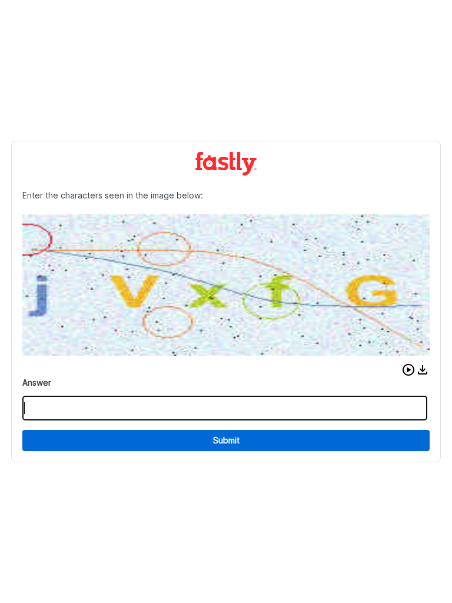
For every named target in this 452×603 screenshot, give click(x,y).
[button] (408, 370)
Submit (226, 440)
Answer (36, 382)
